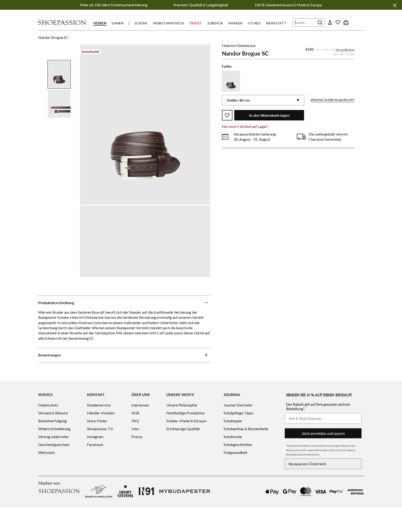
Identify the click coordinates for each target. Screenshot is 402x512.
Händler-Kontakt (101, 413)
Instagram (95, 436)
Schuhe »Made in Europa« (186, 421)
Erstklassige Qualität (183, 428)
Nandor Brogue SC (53, 37)
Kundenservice (99, 405)
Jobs (135, 428)
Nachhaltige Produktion (185, 413)
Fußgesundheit (235, 452)
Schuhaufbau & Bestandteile (246, 428)
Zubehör (215, 23)
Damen (118, 23)
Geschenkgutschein (53, 444)
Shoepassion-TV (100, 428)
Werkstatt (276, 23)
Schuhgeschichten (238, 444)
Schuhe (140, 23)
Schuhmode (233, 436)
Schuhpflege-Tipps (239, 413)
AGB (135, 413)
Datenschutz (48, 405)
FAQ (135, 421)
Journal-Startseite (238, 405)
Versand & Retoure (53, 413)
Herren (99, 23)
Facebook (95, 444)
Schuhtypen (233, 421)
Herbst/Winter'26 (168, 23)
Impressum (140, 405)
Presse (136, 436)
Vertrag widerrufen (53, 436)
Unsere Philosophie (181, 405)
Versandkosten (345, 49)
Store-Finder (97, 421)
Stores (254, 23)
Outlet (196, 23)
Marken (235, 23)
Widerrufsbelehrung (54, 428)
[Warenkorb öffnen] (346, 22)
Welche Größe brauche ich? (333, 99)
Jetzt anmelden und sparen (323, 433)
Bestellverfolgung (52, 421)
